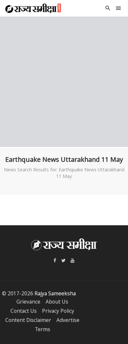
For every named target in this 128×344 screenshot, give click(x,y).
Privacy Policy (58, 310)
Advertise (67, 320)
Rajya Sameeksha (55, 293)
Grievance (28, 301)
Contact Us (24, 310)
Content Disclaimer (28, 320)
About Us (57, 301)
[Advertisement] (64, 81)
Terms (42, 329)
